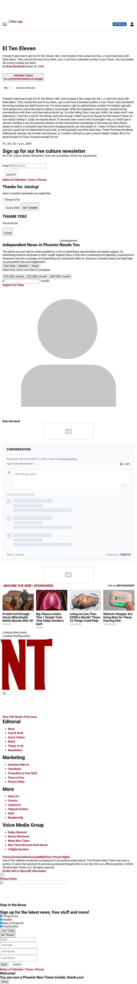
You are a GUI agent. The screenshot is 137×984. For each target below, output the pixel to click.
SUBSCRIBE (13, 208)
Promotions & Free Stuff (22, 773)
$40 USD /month (60, 276)
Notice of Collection (14, 179)
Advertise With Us (18, 764)
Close (4, 981)
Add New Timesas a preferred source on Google (23, 77)
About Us (13, 796)
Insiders (7, 919)
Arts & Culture (16, 737)
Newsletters (15, 750)
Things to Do (10, 916)
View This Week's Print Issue (20, 716)
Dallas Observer (17, 832)
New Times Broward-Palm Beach (28, 845)
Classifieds (14, 768)
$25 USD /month (37, 276)
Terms (32, 179)
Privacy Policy (16, 781)
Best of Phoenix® (13, 923)
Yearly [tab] (35, 266)
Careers (12, 800)
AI (45, 857)
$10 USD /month (14, 276)
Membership (15, 817)
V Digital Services (18, 849)
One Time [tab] (9, 266)
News (11, 728)
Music (11, 741)
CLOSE (8, 233)
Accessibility (36, 857)
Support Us (119, 24)
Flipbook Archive (18, 809)
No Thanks (7, 935)
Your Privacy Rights (58, 857)
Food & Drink (15, 733)
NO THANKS (30, 208)
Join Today (8, 930)
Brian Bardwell (15, 66)
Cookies (24, 857)
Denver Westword (18, 836)
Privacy (42, 179)
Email (7, 165)
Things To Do (16, 745)
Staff (11, 813)
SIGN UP (11, 174)
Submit (17, 964)
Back (4, 964)
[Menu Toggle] (5, 24)
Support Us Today (13, 285)
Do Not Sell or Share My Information (24, 871)
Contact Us (14, 805)
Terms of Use (16, 777)
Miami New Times (19, 840)
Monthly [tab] (23, 266)
